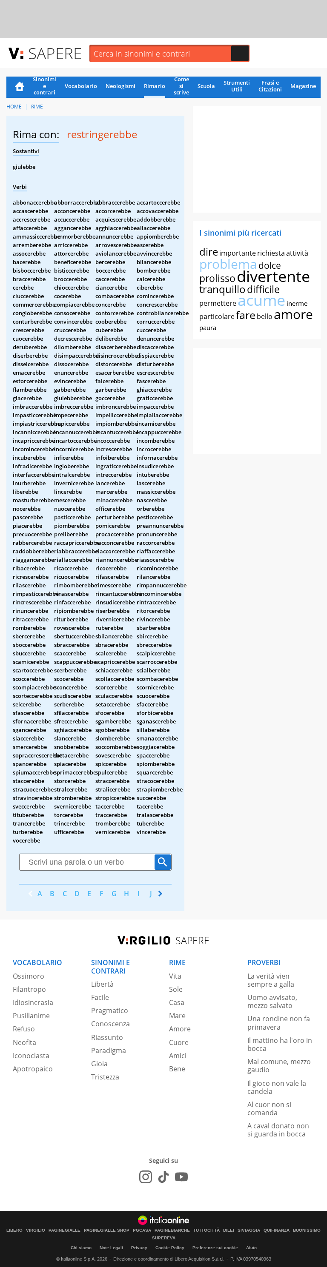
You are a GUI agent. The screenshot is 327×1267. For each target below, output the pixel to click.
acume (261, 300)
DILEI (228, 1230)
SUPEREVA (163, 1238)
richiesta (271, 253)
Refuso (24, 1029)
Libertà (102, 984)
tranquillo (222, 289)
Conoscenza (110, 1023)
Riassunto (107, 1037)
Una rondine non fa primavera (278, 1022)
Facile (100, 997)
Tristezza (105, 1077)
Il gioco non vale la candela (276, 1087)
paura (207, 327)
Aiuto (251, 1247)
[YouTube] (181, 1177)
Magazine (303, 86)
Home (19, 87)
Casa (176, 1002)
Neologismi (120, 86)
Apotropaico (33, 1068)
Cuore (179, 1042)
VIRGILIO (35, 1230)
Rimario (154, 86)
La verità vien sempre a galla (270, 980)
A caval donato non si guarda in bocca (278, 1130)
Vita (175, 976)
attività (297, 253)
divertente (273, 276)
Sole (176, 989)
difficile (263, 289)
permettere (217, 303)
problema (228, 264)
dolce (269, 265)
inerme (297, 303)
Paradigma (108, 1050)
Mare (177, 1015)
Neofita (24, 1042)
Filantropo (29, 989)
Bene (177, 1068)
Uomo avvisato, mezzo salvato (272, 1001)
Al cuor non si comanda (269, 1108)
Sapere (55, 53)
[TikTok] (163, 1177)
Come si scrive (181, 86)
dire (208, 252)
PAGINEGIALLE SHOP (106, 1230)
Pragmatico (109, 1010)
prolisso (217, 278)
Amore (180, 1029)
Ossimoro (28, 976)
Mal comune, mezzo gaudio (279, 1065)
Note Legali (111, 1247)
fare (245, 314)
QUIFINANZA (277, 1230)
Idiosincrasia (33, 1002)
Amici (177, 1055)
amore (293, 314)
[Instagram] (146, 1177)
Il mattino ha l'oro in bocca (279, 1044)
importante (237, 253)
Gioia (99, 1063)
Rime (37, 106)
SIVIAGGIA (249, 1230)
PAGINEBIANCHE (172, 1230)
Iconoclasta (31, 1055)
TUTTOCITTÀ (206, 1230)
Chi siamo (81, 1247)
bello (264, 316)
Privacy (139, 1247)
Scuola (206, 86)
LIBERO (14, 1230)
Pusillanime (31, 1015)
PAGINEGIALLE (64, 1230)
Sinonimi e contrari (44, 86)
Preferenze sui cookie (215, 1247)
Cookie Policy (169, 1247)
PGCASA (142, 1230)
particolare (217, 316)
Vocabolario (81, 86)
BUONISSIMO (307, 1230)
